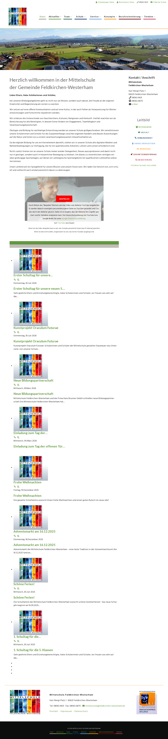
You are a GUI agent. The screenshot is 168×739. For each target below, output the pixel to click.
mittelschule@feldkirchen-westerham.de (105, 706)
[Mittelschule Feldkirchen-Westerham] (18, 17)
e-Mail (135, 104)
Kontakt (54, 711)
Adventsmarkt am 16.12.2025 (34, 531)
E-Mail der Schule (159, 2)
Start (43, 16)
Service (94, 16)
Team (67, 16)
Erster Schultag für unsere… (33, 275)
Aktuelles (54, 16)
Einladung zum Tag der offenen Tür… (39, 446)
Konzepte (109, 16)
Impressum (66, 711)
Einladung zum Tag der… (30, 433)
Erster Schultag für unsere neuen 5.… (39, 288)
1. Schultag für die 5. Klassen (33, 650)
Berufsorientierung (130, 16)
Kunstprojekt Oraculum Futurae (36, 327)
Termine (148, 16)
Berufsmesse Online (126, 2)
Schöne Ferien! (24, 584)
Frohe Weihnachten (27, 482)
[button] (159, 55)
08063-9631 (143, 2)
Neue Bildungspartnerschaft (33, 380)
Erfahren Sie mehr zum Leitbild (144, 165)
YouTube (61, 222)
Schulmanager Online (106, 2)
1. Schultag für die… (27, 636)
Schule (80, 16)
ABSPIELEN (64, 198)
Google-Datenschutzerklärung (73, 218)
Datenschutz (81, 711)
